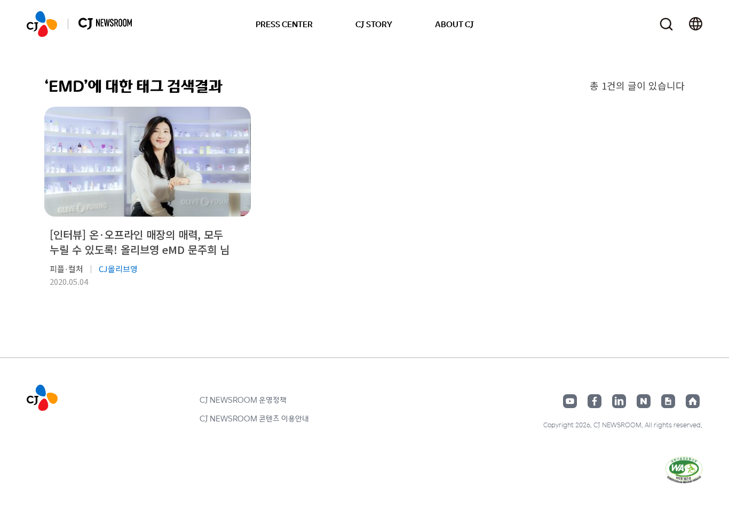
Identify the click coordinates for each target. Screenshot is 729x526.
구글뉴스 (668, 401)
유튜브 (570, 401)
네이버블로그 (643, 401)
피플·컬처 (66, 268)
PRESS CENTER (284, 24)
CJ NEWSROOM (42, 24)
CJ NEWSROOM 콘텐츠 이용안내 (254, 418)
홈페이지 (692, 401)
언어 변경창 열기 (695, 24)
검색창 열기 (666, 24)
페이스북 (594, 401)
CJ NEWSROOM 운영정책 (243, 399)
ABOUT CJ (454, 24)
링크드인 (619, 401)
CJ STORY (373, 24)
